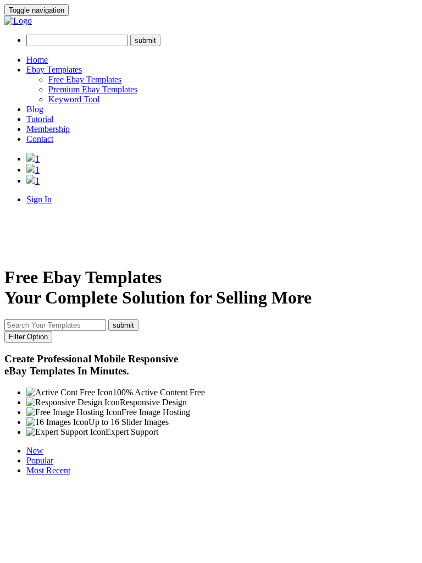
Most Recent (48, 470)
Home (37, 59)
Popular (39, 460)
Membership (48, 129)
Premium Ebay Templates (92, 89)
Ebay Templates (54, 69)
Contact (39, 138)
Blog (34, 109)
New (34, 450)
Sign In (39, 199)
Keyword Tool (73, 99)
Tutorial (39, 119)
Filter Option (28, 337)
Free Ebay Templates (84, 79)
